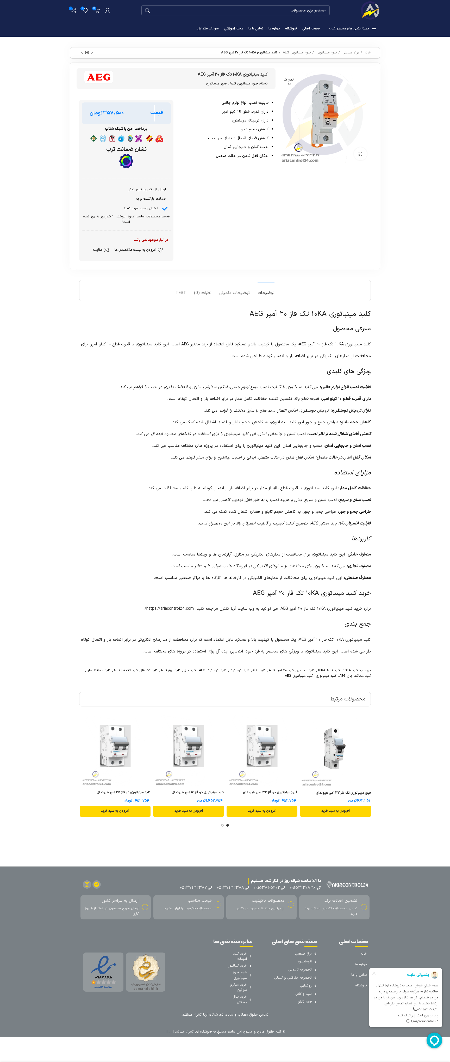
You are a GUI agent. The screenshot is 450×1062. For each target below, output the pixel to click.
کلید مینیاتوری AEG (299, 676)
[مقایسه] (303, 723)
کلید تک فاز (149, 670)
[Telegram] (96, 884)
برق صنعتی (350, 52)
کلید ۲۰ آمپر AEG (281, 670)
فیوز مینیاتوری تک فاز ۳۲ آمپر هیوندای (343, 793)
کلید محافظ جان (98, 670)
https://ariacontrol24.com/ (169, 609)
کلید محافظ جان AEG (355, 676)
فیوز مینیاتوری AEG (296, 52)
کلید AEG (259, 670)
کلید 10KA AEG (328, 670)
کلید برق (190, 670)
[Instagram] (87, 884)
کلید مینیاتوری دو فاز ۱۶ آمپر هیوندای (198, 792)
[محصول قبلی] (92, 52)
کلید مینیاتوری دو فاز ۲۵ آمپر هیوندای (124, 792)
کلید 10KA (350, 670)
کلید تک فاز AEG (126, 670)
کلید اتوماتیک (239, 670)
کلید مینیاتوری (326, 676)
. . (169, 1031)
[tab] (266, 290)
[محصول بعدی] (81, 52)
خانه (367, 52)
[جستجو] (147, 10)
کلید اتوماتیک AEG (212, 670)
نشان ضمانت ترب (126, 149)
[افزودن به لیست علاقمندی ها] (303, 735)
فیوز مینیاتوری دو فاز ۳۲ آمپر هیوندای (270, 792)
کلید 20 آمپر (305, 670)
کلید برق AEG (170, 670)
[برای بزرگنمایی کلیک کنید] (360, 153)
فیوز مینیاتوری (326, 52)
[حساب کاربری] (107, 10)
